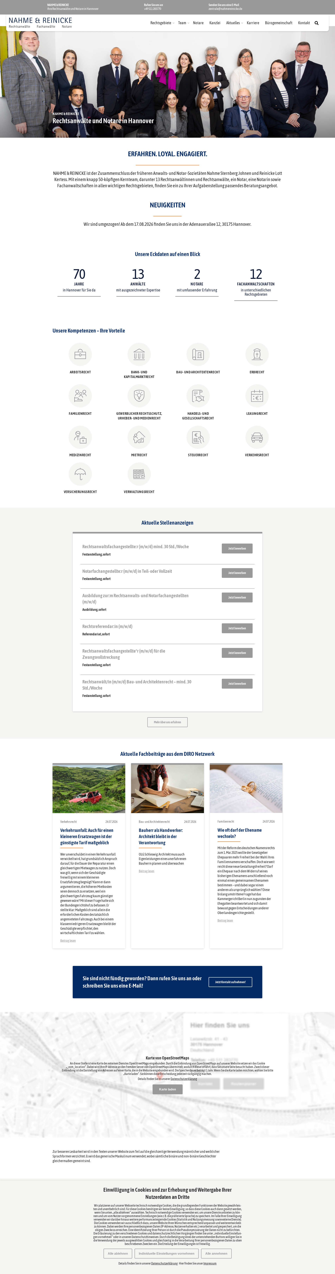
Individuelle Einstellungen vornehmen (166, 1253)
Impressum (210, 1263)
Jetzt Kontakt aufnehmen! (230, 982)
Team (182, 23)
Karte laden (167, 1089)
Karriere (253, 23)
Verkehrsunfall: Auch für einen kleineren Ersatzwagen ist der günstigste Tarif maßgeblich (86, 836)
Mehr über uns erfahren (167, 722)
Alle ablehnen (118, 1253)
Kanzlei (214, 23)
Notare (198, 23)
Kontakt (304, 23)
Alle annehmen (216, 1253)
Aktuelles (233, 23)
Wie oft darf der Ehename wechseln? (240, 833)
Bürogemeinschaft (278, 23)
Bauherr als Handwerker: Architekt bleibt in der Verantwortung (161, 836)
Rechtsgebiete (160, 23)
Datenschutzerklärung (184, 1079)
